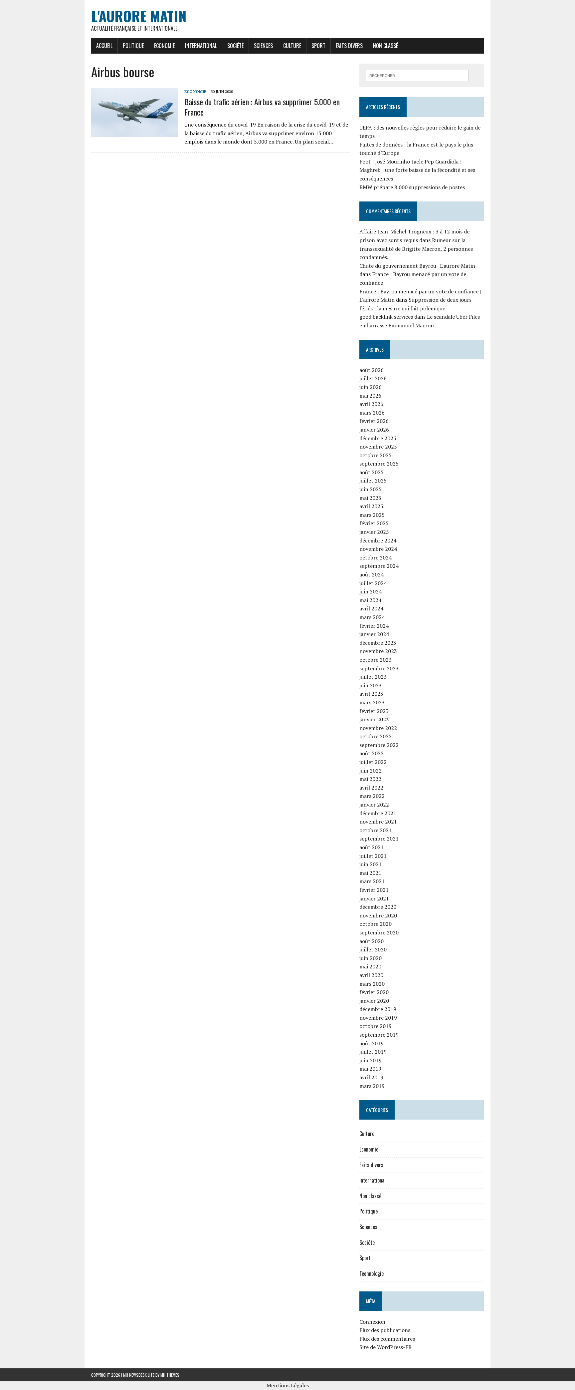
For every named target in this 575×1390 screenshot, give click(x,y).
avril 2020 (371, 975)
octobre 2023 (375, 659)
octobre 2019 (375, 1026)
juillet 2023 (373, 676)
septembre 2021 (379, 838)
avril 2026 (371, 404)
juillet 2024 (373, 583)
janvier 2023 (374, 719)
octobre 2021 (375, 830)
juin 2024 (370, 591)
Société (235, 46)
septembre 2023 (379, 668)
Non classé (385, 46)
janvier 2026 (374, 429)
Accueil (104, 46)
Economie (164, 46)
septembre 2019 (379, 1034)
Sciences (263, 46)
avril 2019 (371, 1077)
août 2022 (371, 753)
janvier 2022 (374, 804)
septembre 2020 (379, 932)
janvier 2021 (374, 898)
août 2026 (371, 370)
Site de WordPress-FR (385, 1347)
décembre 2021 (377, 813)
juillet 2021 (373, 856)
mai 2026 (370, 395)
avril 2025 (371, 506)
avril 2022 (371, 787)
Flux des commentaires (387, 1338)
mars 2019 (372, 1086)
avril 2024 (371, 608)
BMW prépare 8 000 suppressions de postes (412, 187)
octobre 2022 (375, 736)
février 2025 (374, 523)
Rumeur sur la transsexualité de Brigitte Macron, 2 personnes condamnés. (416, 248)
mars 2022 (372, 796)
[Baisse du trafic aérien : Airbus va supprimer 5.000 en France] (134, 132)
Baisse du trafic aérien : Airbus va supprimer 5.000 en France (262, 107)
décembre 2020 (377, 906)
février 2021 (374, 889)
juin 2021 (370, 864)
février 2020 (374, 992)
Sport (318, 46)
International (201, 46)
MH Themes (169, 1375)
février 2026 (374, 421)
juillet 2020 (373, 949)
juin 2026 (370, 387)
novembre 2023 (378, 651)
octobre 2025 (375, 455)
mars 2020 (372, 983)
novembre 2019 (378, 1017)
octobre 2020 (375, 923)
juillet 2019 (373, 1051)
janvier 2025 (374, 531)
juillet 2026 (373, 378)
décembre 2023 (377, 642)
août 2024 (371, 574)
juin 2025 (370, 489)
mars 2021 (372, 881)
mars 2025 (372, 515)
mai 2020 (370, 966)
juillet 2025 (373, 480)
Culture (292, 46)
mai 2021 (370, 872)
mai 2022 (370, 779)
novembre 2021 (378, 821)
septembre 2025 (379, 463)
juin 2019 (370, 1060)
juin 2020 (370, 958)
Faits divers (349, 46)
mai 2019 (370, 1068)
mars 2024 (372, 617)
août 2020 (371, 941)
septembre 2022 (379, 745)
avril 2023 (371, 693)
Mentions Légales (288, 1385)
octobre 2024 (375, 557)
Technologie (371, 1273)
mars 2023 (372, 702)
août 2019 (371, 1043)
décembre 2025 (377, 438)
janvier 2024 (374, 634)
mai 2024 (370, 600)
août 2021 (371, 847)
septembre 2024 (379, 565)
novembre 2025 (378, 446)
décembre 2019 (377, 1009)
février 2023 (374, 711)
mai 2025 (370, 498)
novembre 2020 (378, 915)
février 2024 (374, 625)
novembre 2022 (378, 728)
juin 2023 (370, 685)
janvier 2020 (374, 1000)
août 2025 (371, 472)
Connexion (372, 1321)
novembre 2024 (378, 548)
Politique (133, 46)
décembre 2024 (377, 540)
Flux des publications (384, 1330)
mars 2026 (372, 412)
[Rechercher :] (417, 75)
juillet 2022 (373, 762)
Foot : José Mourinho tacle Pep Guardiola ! (410, 161)
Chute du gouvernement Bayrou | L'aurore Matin (417, 265)
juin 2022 (370, 770)
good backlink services (386, 316)
